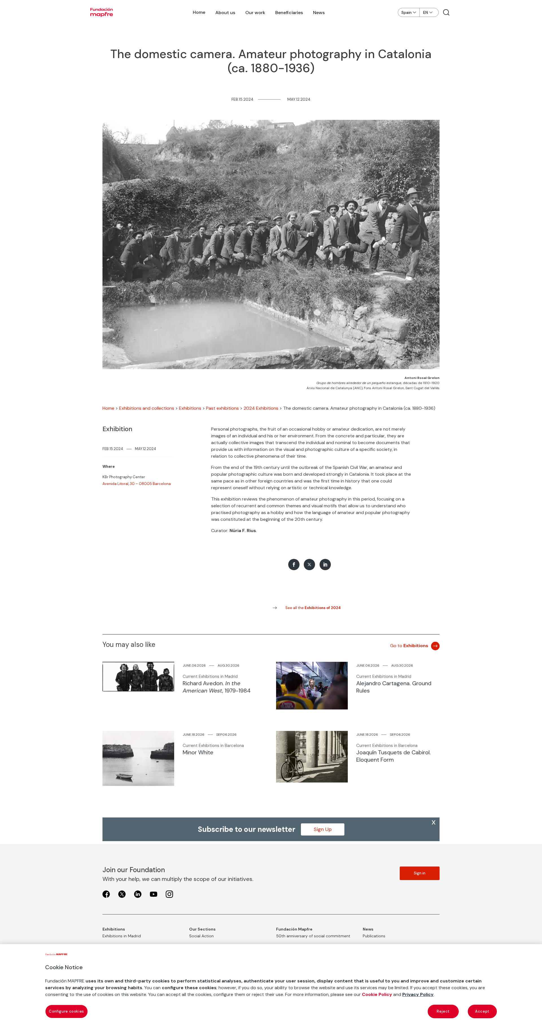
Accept (482, 1011)
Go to (409, 646)
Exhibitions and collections (146, 408)
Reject (443, 1011)
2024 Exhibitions (261, 408)
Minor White (198, 752)
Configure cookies (66, 1011)
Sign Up (323, 829)
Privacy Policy (418, 994)
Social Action (201, 935)
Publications (374, 935)
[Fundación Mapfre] (101, 12)
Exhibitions (190, 408)
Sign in (419, 873)
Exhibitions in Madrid (121, 935)
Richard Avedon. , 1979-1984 (217, 687)
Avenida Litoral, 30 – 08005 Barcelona (136, 483)
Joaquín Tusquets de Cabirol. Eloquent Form (393, 756)
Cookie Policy (377, 994)
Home (199, 12)
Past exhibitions (222, 408)
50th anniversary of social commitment (313, 935)
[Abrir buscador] (446, 12)
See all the (313, 607)
